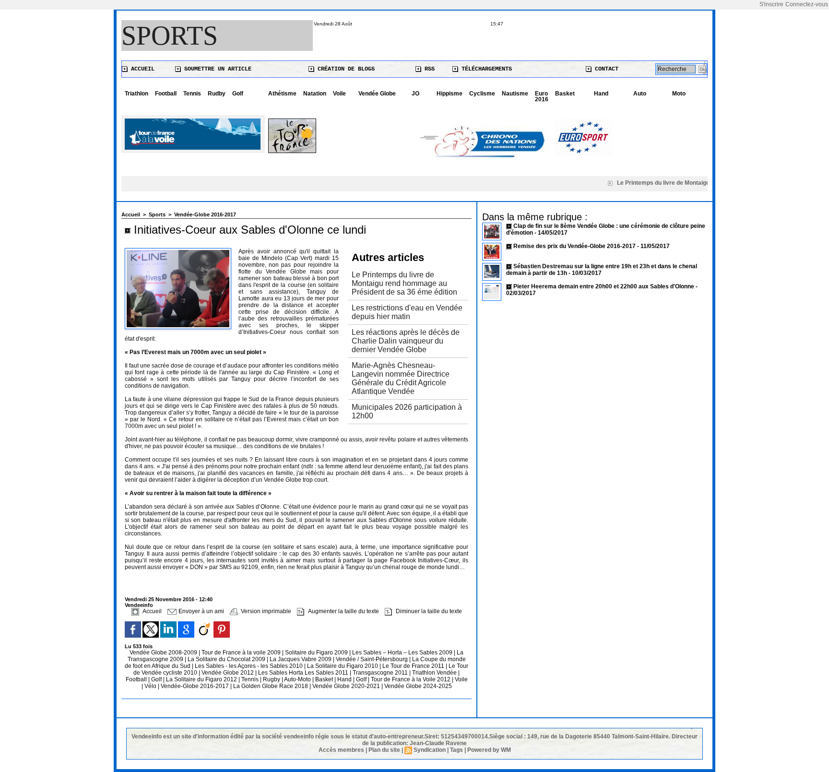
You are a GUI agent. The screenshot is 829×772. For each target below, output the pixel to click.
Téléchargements (485, 69)
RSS (428, 69)
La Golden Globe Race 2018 (271, 686)
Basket (565, 93)
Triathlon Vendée (435, 672)
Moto (679, 93)
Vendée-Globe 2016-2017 (205, 214)
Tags (456, 750)
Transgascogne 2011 (381, 672)
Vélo (150, 686)
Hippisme (449, 93)
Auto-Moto (298, 679)
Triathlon (136, 93)
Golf (237, 93)
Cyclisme (482, 93)
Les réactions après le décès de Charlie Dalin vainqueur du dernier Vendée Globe (406, 341)
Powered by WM (489, 750)
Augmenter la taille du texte (343, 611)
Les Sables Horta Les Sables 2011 (303, 672)
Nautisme (515, 93)
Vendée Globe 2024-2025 (418, 686)
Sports (169, 35)
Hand (601, 93)
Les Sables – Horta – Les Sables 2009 (403, 652)
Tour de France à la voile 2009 (241, 652)
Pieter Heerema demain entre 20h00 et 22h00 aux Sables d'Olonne (603, 286)
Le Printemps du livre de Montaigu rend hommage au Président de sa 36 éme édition (404, 283)
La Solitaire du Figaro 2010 (343, 666)
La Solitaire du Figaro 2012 (202, 679)
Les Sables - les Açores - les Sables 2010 (249, 666)
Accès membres (341, 750)
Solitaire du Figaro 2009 (317, 652)
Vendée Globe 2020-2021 (346, 686)
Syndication (430, 750)
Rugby (272, 679)
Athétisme (282, 93)
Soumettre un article (216, 69)
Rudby (216, 93)
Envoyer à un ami (200, 611)
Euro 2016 (541, 96)
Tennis (192, 93)
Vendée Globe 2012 (228, 672)
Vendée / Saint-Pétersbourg (372, 659)
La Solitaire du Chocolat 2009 (227, 659)
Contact (605, 69)
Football (166, 93)
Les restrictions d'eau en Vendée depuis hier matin (407, 312)
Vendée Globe (377, 93)
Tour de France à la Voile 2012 (411, 679)
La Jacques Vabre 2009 (301, 659)
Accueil (141, 69)
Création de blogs (344, 69)
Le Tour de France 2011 (413, 666)
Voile (339, 93)
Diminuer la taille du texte (428, 611)
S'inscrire (771, 4)
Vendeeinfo (139, 605)
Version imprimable (265, 611)
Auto (639, 93)
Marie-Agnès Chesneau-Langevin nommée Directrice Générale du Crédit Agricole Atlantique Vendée (401, 378)
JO (415, 93)
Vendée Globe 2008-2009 (164, 652)
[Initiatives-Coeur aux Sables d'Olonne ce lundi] (178, 251)
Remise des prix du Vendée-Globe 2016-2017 (574, 246)
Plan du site (384, 750)
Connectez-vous (806, 4)
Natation (314, 93)
